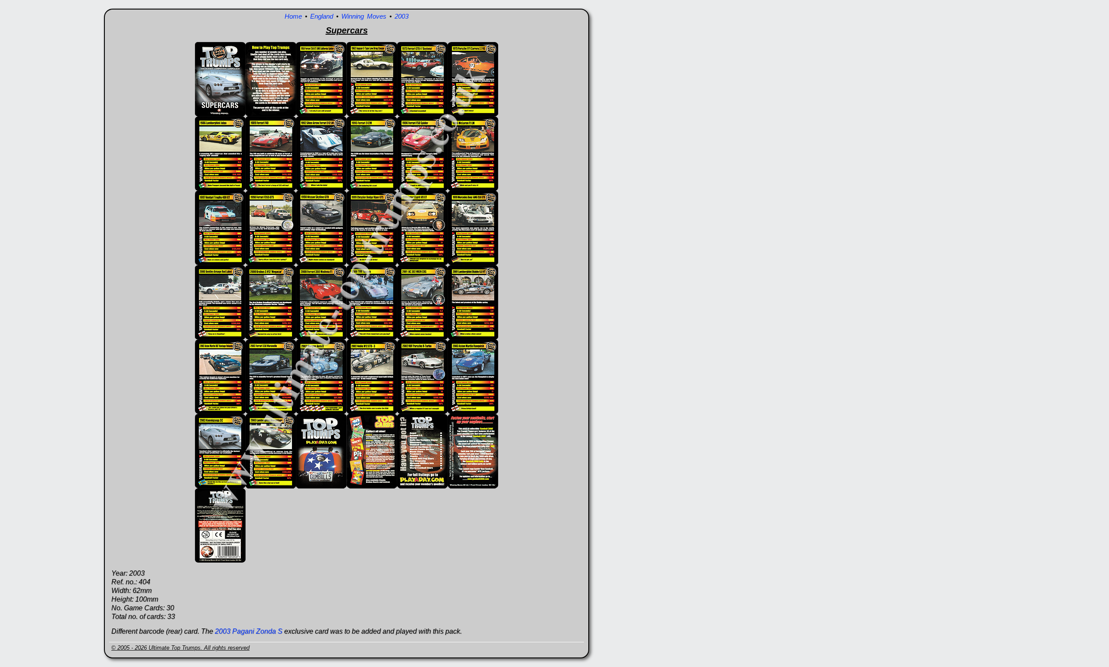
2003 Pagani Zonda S (248, 631)
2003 (402, 16)
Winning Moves (363, 16)
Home (293, 16)
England (321, 16)
